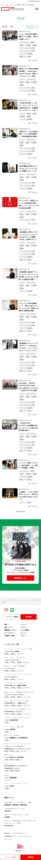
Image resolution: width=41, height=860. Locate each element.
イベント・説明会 (12, 617)
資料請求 (29, 617)
